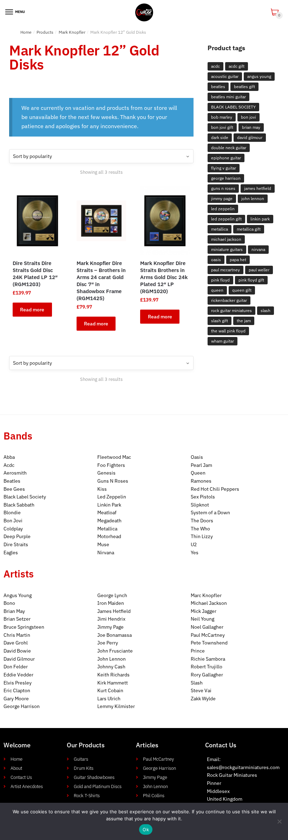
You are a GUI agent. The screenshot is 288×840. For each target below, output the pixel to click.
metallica (219, 229)
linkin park (260, 218)
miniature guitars (227, 249)
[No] (279, 821)
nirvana (258, 249)
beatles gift (244, 86)
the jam (244, 320)
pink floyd (220, 280)
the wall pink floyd (228, 330)
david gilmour (249, 137)
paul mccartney (225, 269)
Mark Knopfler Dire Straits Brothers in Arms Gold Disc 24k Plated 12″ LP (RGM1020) (164, 277)
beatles (218, 86)
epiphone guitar (226, 157)
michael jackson (226, 239)
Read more (32, 309)
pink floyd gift (251, 280)
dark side (219, 137)
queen (217, 290)
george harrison (226, 178)
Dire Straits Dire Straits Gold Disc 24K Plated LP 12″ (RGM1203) (35, 273)
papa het (238, 259)
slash (265, 310)
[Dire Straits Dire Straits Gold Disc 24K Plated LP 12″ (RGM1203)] (38, 221)
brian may (251, 127)
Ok (146, 829)
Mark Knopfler (72, 32)
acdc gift (236, 66)
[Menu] (9, 12)
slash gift (219, 320)
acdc (215, 66)
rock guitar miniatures (231, 310)
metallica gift (249, 229)
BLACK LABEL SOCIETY (233, 107)
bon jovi (248, 117)
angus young (259, 76)
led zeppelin (223, 208)
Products (45, 32)
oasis (216, 259)
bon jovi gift (222, 127)
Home (26, 32)
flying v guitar (223, 168)
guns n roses (223, 188)
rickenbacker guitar (229, 300)
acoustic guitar (224, 76)
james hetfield (257, 188)
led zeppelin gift (226, 218)
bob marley (221, 117)
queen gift (241, 290)
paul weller (259, 269)
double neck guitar (228, 147)
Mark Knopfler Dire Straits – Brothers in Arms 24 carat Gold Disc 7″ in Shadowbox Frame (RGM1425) (101, 281)
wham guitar (222, 341)
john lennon (252, 198)
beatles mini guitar (228, 96)
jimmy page (222, 198)
